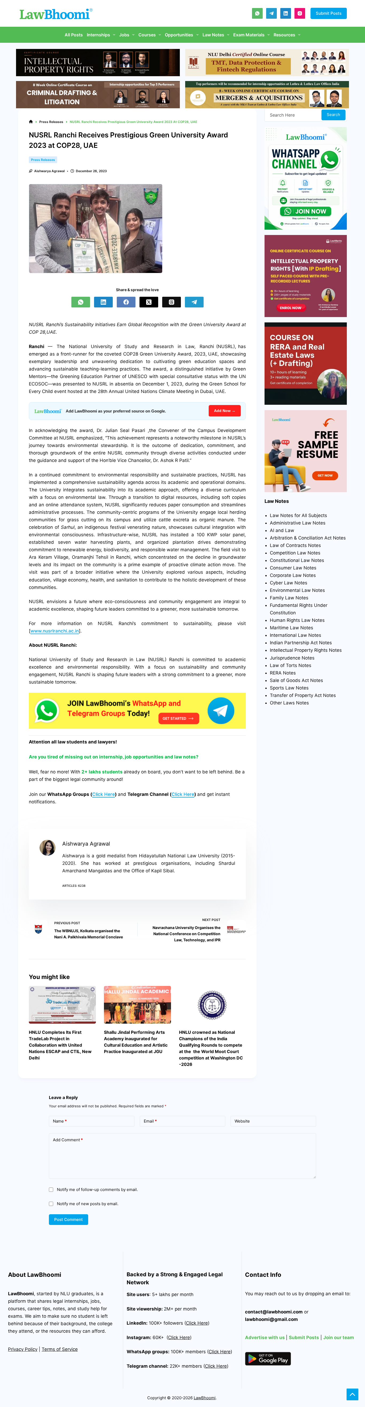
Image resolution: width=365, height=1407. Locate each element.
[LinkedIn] (285, 13)
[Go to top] (352, 1394)
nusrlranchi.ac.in (61, 631)
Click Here (103, 794)
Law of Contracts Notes (295, 545)
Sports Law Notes (289, 688)
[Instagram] (299, 13)
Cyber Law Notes (288, 582)
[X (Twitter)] (148, 302)
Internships (98, 34)
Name (60, 1121)
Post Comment (68, 1219)
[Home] (31, 122)
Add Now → (224, 410)
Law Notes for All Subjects (298, 515)
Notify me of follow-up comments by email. (97, 1189)
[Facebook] (126, 302)
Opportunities (179, 34)
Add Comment (68, 1139)
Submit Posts (328, 13)
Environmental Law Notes (297, 590)
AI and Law (282, 530)
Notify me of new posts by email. (87, 1203)
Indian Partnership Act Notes (301, 642)
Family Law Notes (289, 597)
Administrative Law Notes (297, 523)
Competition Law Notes (295, 553)
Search (333, 114)
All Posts (74, 34)
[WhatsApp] (257, 13)
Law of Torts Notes (290, 665)
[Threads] (171, 302)
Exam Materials (249, 34)
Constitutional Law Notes (297, 560)
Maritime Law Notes (291, 627)
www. (36, 631)
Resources (284, 34)
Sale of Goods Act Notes (296, 680)
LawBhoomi (21, 1293)
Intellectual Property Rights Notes (306, 650)
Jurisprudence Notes (292, 658)
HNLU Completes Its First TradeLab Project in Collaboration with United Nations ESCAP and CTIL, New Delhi (60, 1045)
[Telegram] (271, 13)
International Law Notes (295, 635)
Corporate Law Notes (293, 575)
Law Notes (213, 34)
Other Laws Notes (289, 703)
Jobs (124, 34)
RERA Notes (283, 673)
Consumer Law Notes (293, 567)
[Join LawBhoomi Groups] (137, 711)
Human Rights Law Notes (297, 620)
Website (242, 1121)
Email (150, 1121)
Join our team (338, 1337)
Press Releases (43, 160)
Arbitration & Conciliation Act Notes (308, 538)
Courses (147, 34)
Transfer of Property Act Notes (303, 695)
